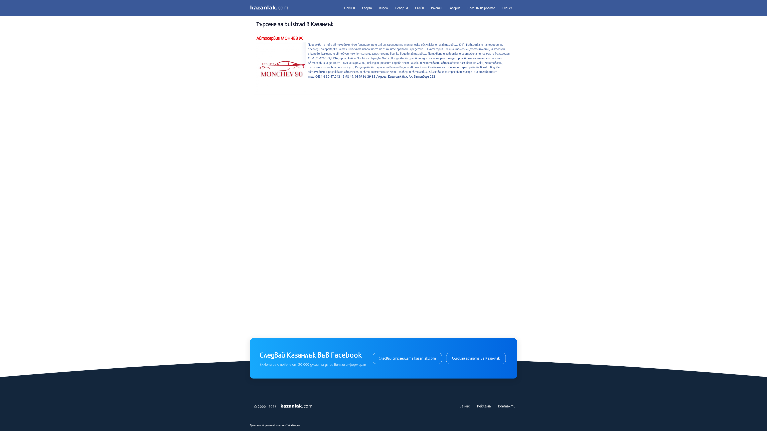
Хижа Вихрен (293, 425)
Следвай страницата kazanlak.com (407, 358)
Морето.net (268, 425)
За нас (465, 406)
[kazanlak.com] (296, 406)
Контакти (506, 406)
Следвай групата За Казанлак (476, 358)
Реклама (484, 406)
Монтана (281, 425)
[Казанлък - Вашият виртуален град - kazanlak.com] (269, 8)
